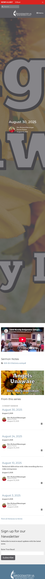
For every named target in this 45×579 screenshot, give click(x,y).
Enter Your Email (8, 549)
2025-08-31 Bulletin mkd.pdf (15, 363)
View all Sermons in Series (11, 519)
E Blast (17, 2)
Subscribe (8, 557)
